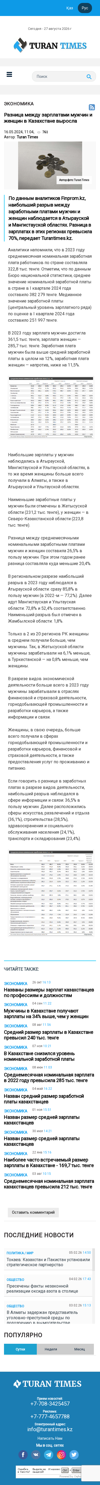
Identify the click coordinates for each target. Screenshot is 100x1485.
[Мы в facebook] (23, 1454)
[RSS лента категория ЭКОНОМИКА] (92, 107)
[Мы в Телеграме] (48, 1454)
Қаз (69, 8)
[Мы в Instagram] (61, 1454)
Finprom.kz (73, 198)
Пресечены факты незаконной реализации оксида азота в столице (43, 1289)
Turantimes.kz (56, 238)
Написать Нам (50, 1438)
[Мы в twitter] (74, 1454)
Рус (85, 8)
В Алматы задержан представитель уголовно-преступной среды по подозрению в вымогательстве (42, 1317)
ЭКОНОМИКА (19, 103)
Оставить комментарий (33, 1212)
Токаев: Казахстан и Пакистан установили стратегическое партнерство (48, 1262)
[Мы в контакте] (36, 1454)
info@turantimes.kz (50, 1429)
